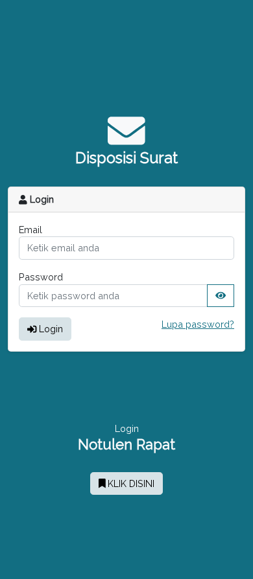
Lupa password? (198, 324)
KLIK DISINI (129, 483)
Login (49, 328)
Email (30, 229)
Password (41, 276)
